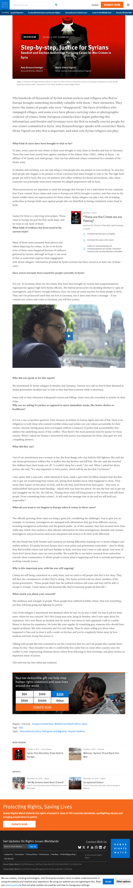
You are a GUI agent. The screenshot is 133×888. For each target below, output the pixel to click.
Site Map (54, 854)
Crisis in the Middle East (101, 12)
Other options (123, 881)
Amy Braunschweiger (32, 67)
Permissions (44, 854)
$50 (24, 694)
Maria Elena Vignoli (65, 67)
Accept (108, 881)
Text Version (9, 858)
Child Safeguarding (67, 854)
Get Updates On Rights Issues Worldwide (31, 841)
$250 (60, 694)
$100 (42, 694)
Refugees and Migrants (54, 731)
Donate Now (112, 5)
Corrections (19, 854)
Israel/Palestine (17, 12)
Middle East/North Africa (67, 723)
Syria (84, 723)
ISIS (21, 727)
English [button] (95, 4)
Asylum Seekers (76, 731)
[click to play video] (69, 336)
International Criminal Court (76, 12)
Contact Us (8, 854)
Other (60, 700)
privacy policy (12, 885)
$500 (24, 700)
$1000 (42, 700)
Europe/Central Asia (42, 723)
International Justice (30, 731)
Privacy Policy (31, 854)
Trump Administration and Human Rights (44, 12)
